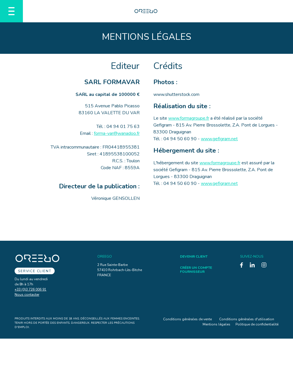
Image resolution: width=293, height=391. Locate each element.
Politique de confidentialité (256, 324)
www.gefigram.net (219, 139)
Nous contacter (27, 294)
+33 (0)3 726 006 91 (30, 289)
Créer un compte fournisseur (196, 269)
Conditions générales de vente (187, 319)
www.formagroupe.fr (188, 118)
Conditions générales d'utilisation (246, 319)
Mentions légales (216, 324)
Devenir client (193, 256)
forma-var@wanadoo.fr (117, 133)
